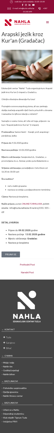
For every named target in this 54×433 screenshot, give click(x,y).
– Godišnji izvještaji (10, 370)
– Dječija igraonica (10, 392)
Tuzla (8, 337)
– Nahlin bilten (8, 374)
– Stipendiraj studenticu (13, 413)
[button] (27, 337)
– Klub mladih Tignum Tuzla (14, 417)
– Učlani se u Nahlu (10, 410)
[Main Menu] (47, 22)
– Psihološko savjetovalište (14, 388)
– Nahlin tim (7, 366)
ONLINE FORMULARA (31, 203)
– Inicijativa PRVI (9, 421)
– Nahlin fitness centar (12, 396)
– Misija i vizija (8, 362)
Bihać (9, 348)
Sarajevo (10, 342)
